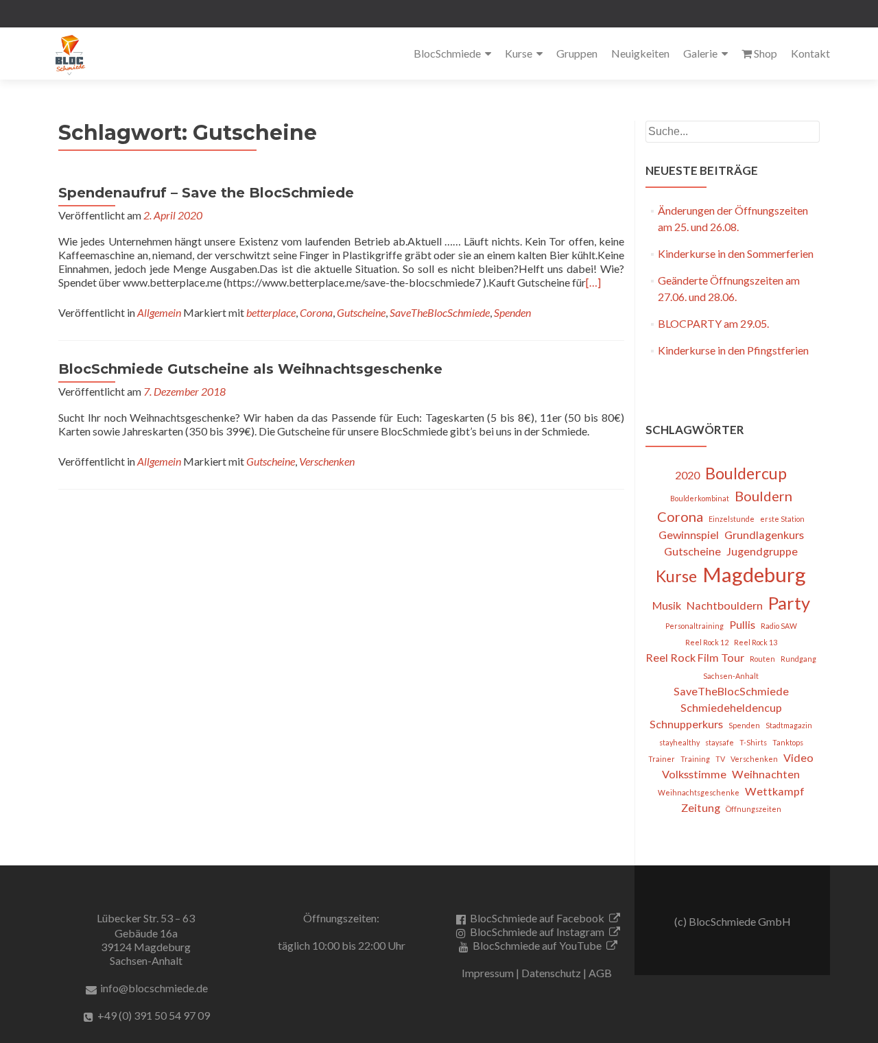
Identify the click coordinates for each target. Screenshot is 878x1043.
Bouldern (763, 496)
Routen (762, 658)
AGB (600, 972)
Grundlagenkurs (764, 534)
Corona (316, 312)
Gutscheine (361, 312)
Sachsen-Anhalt (731, 675)
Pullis (742, 624)
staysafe (719, 742)
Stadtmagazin (789, 725)
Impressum (488, 972)
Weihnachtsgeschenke (698, 792)
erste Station (782, 518)
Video (798, 757)
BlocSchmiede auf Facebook (537, 917)
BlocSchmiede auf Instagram (537, 931)
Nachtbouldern (725, 605)
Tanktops (787, 742)
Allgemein (159, 312)
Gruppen (576, 53)
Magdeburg (754, 574)
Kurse (518, 53)
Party (789, 602)
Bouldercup (746, 473)
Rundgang (798, 658)
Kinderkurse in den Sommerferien (736, 253)
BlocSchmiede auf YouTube (537, 945)
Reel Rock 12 (706, 642)
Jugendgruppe (762, 551)
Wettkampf (775, 791)
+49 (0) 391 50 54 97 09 (153, 1015)
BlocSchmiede (447, 53)
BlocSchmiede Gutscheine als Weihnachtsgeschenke (250, 369)
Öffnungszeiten (753, 808)
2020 (687, 474)
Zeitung (700, 807)
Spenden (512, 312)
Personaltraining (694, 625)
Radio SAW (779, 625)
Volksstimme (694, 773)
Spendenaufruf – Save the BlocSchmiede (206, 192)
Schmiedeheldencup (731, 707)
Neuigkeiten (640, 53)
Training (695, 758)
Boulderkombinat (699, 498)
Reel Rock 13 (755, 642)
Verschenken (327, 461)
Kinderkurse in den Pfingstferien (733, 350)
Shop (765, 53)
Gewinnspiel (688, 534)
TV (720, 758)
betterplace (271, 312)
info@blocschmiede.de (154, 987)
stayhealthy (679, 742)
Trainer (661, 758)
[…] (593, 282)
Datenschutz (551, 972)
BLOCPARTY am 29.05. (713, 323)
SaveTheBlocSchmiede (440, 312)
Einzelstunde (732, 518)
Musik (666, 605)
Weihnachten (766, 773)
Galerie (700, 53)
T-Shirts (753, 742)
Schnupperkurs (686, 723)
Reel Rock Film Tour (694, 657)
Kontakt (810, 53)
